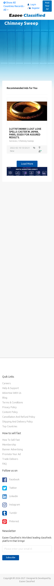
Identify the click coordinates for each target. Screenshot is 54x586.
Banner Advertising (12, 449)
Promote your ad (11, 454)
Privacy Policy (9, 407)
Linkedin (13, 496)
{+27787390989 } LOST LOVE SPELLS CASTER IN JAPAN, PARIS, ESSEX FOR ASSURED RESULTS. (25, 133)
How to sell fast (11, 439)
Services (13, 141)
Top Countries (9, 426)
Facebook (14, 479)
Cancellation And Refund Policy (18, 416)
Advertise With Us (11, 393)
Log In (33, 4)
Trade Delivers (10, 459)
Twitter (13, 487)
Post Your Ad (47, 5)
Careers (6, 383)
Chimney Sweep (26, 141)
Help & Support (10, 388)
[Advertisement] (27, 54)
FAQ (4, 463)
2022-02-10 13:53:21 (20, 148)
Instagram (14, 504)
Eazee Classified (27, 581)
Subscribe (10, 557)
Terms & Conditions (12, 402)
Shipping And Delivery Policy (17, 421)
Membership (9, 444)
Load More (27, 163)
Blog (4, 397)
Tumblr (13, 513)
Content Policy (10, 412)
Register (35, 8)
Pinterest (14, 521)
